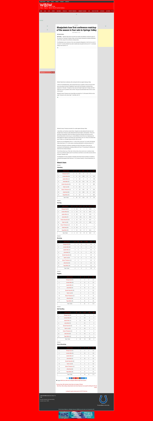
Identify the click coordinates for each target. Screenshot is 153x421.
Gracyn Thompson (65, 189)
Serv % (90, 206)
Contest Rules (42, 1)
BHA (89, 312)
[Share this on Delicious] (86, 378)
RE (88, 347)
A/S (77, 206)
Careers (56, 1)
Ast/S (84, 312)
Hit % (94, 171)
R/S (93, 347)
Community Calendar (82, 11)
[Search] (112, 11)
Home (41, 11)
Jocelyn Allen (65, 176)
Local (45, 11)
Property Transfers (72, 11)
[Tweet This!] (70, 378)
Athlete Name (66, 171)
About (48, 1)
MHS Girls (63, 380)
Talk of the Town (95, 11)
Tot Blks (86, 241)
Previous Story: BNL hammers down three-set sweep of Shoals (69, 384)
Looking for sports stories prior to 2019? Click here (76, 391)
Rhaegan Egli (65, 173)
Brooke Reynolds (65, 184)
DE (88, 277)
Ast (80, 312)
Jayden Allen (65, 179)
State (49, 11)
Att (87, 171)
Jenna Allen (65, 181)
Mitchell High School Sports (80, 380)
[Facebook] (111, 11)
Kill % (83, 171)
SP (73, 171)
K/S (79, 171)
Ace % (80, 206)
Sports (53, 11)
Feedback (62, 1)
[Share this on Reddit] (78, 378)
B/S (91, 241)
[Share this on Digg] (82, 378)
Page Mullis (65, 194)
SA (84, 206)
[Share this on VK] (80, 378)
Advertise (67, 1)
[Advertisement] (47, 50)
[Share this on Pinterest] (76, 378)
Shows (52, 1)
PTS (94, 206)
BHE (94, 312)
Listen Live (102, 11)
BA (81, 241)
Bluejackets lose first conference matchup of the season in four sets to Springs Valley (76, 28)
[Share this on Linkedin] (84, 378)
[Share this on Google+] (74, 378)
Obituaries (59, 11)
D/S (93, 277)
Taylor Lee (65, 186)
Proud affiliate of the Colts (103, 405)
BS (78, 241)
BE (94, 241)
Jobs (89, 11)
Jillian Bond (65, 192)
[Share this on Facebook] (72, 378)
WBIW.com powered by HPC (76, 419)
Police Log (65, 11)
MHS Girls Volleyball (70, 380)
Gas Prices (108, 11)
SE (86, 206)
